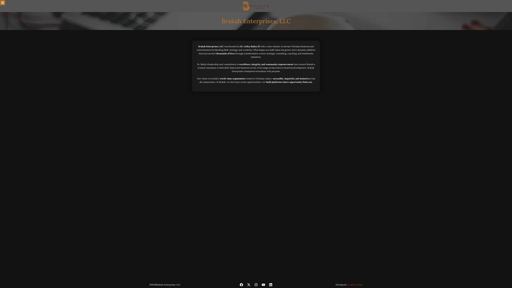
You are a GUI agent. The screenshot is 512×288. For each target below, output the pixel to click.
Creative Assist (355, 284)
